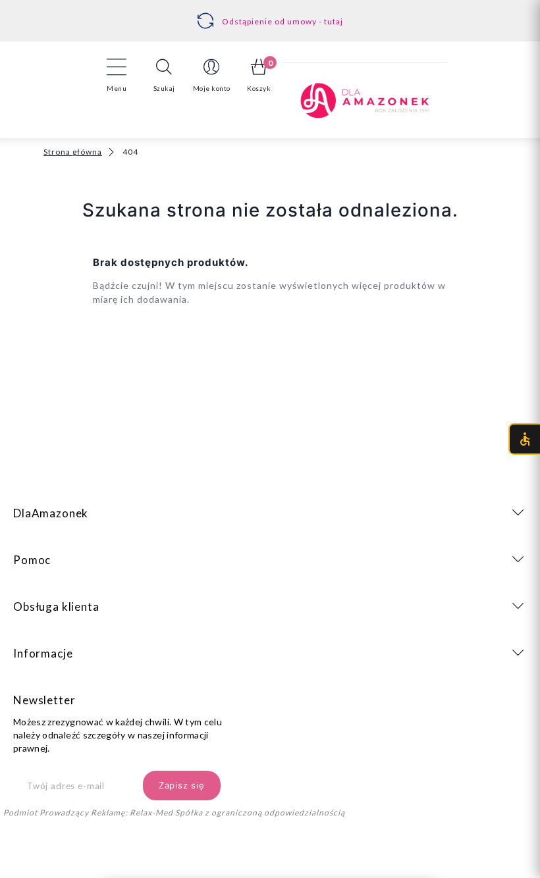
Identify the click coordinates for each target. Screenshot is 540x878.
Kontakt (274, 14)
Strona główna (72, 152)
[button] (164, 75)
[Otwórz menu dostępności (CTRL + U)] (524, 439)
